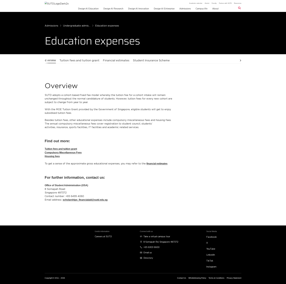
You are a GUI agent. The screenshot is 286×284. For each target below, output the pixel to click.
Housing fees (52, 156)
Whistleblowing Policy (197, 278)
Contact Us (181, 278)
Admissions (51, 25)
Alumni (207, 3)
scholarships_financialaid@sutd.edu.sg (85, 200)
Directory (148, 258)
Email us (147, 252)
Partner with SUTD (225, 3)
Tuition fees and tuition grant (61, 149)
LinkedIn (210, 254)
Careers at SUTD (103, 236)
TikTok (209, 260)
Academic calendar (195, 3)
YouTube (210, 249)
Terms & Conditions (216, 278)
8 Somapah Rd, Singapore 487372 (160, 242)
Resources (237, 3)
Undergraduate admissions (76, 25)
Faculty (214, 3)
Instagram (211, 266)
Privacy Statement (234, 278)
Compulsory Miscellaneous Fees (63, 152)
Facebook (211, 237)
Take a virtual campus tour (156, 236)
